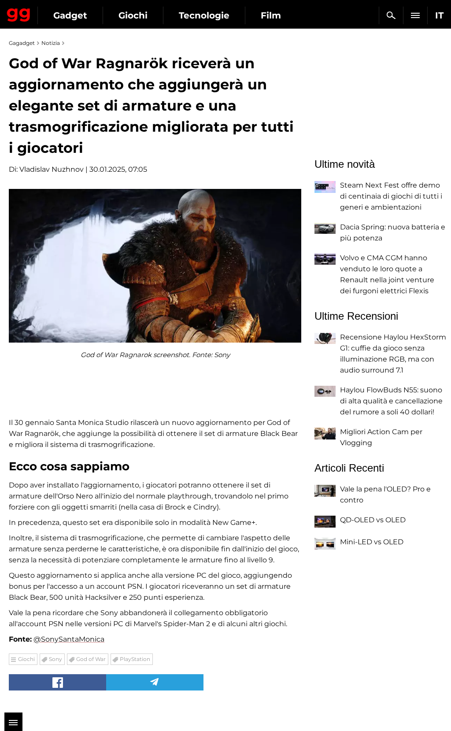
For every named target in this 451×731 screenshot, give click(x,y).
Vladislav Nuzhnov (51, 169)
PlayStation (135, 659)
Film (271, 15)
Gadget (70, 15)
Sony (55, 659)
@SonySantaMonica (68, 639)
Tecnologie (204, 15)
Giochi (133, 15)
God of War (91, 659)
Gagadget (18, 13)
